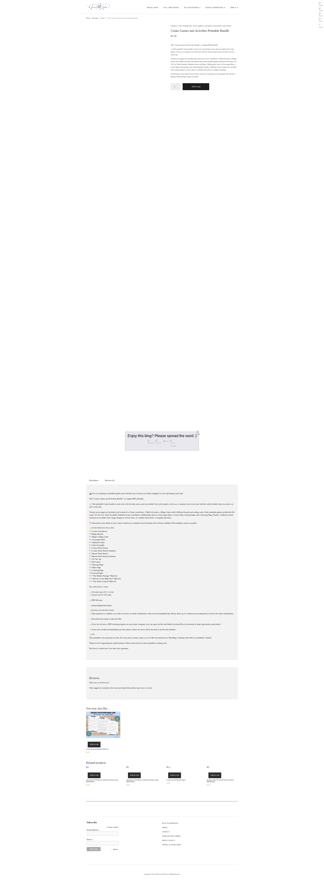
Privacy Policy (168, 840)
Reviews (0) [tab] (110, 480)
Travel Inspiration (214, 7)
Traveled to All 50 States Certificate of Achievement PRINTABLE (102, 781)
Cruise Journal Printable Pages (176, 780)
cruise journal (217, 26)
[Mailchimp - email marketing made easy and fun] (114, 849)
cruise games (208, 26)
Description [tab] (93, 480)
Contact (166, 832)
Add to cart (195, 86)
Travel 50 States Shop (171, 845)
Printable (95, 18)
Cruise (102, 18)
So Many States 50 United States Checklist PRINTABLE (220, 781)
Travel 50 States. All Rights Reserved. (169, 874)
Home (88, 18)
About (233, 7)
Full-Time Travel (171, 7)
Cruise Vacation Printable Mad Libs (97, 749)
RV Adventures (191, 7)
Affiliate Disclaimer (171, 836)
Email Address (93, 830)
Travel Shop (152, 7)
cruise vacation (226, 26)
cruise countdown (198, 26)
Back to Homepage (170, 823)
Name (90, 839)
